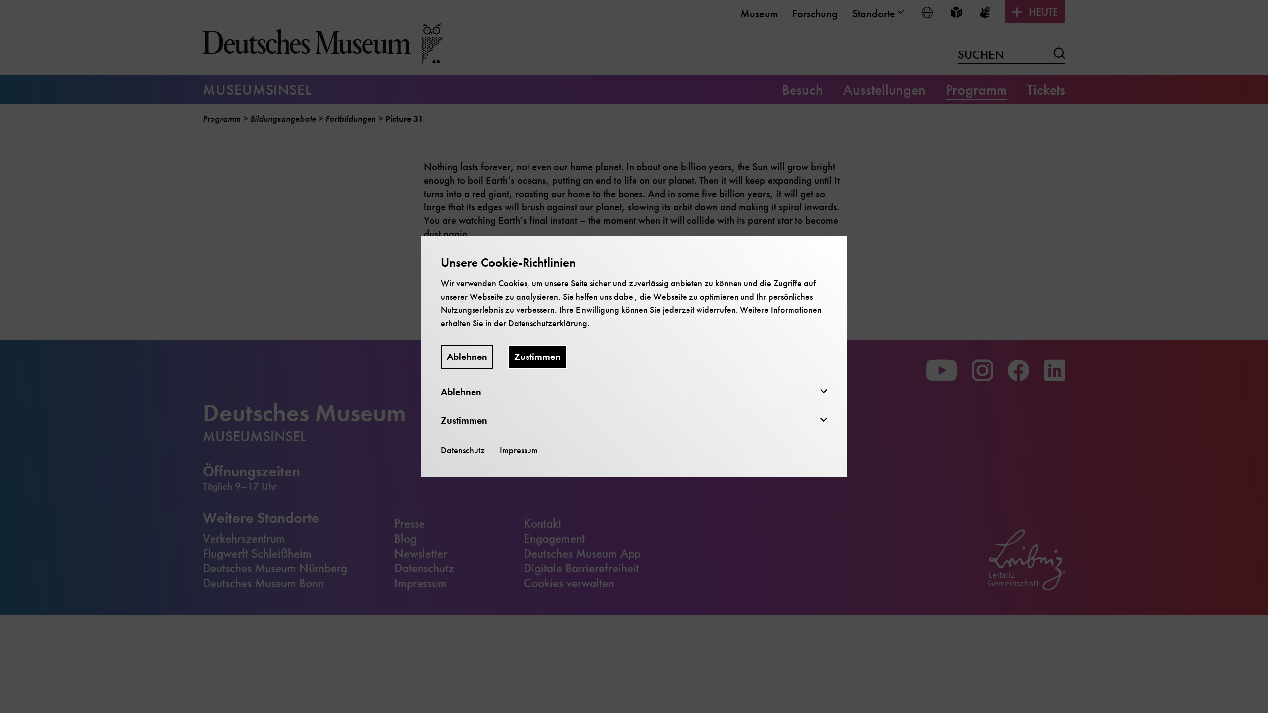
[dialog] (634, 356)
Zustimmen (537, 357)
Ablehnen (467, 357)
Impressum (519, 450)
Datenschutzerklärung (547, 323)
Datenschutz (463, 450)
